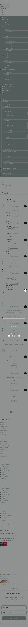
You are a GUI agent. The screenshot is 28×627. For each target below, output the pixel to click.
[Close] (25, 290)
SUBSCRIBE (14, 326)
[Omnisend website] (14, 335)
